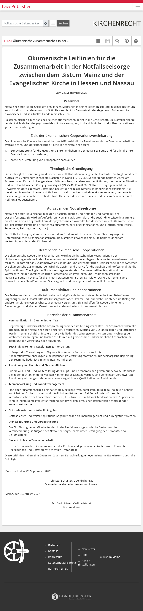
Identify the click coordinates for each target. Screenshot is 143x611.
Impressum (55, 557)
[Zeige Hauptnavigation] (138, 6)
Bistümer (54, 545)
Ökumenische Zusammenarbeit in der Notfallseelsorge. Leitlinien (54, 41)
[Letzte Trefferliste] (52, 23)
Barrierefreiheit (58, 568)
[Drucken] (136, 40)
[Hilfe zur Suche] (46, 23)
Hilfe (85, 555)
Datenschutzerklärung (62, 562)
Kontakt (53, 551)
